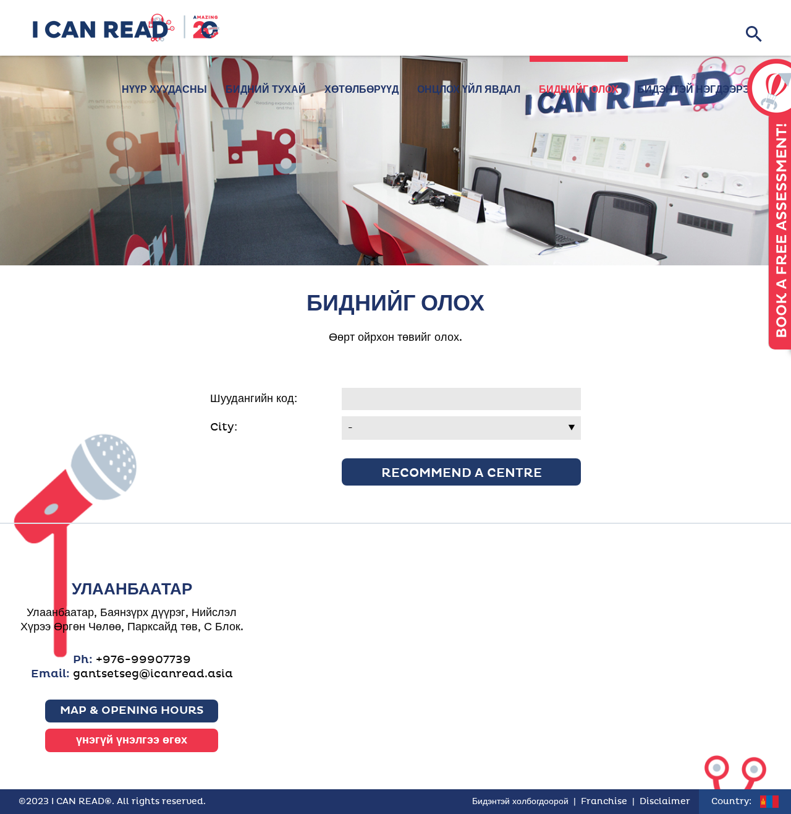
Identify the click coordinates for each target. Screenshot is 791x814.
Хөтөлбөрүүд (361, 90)
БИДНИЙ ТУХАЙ (266, 90)
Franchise (604, 801)
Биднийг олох (579, 90)
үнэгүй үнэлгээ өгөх (131, 740)
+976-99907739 (143, 660)
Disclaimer (665, 801)
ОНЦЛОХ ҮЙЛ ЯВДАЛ (468, 90)
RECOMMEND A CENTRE (461, 473)
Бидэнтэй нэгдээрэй (697, 90)
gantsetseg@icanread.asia (153, 674)
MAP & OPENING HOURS (132, 710)
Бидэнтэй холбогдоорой (520, 801)
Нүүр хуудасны (164, 90)
